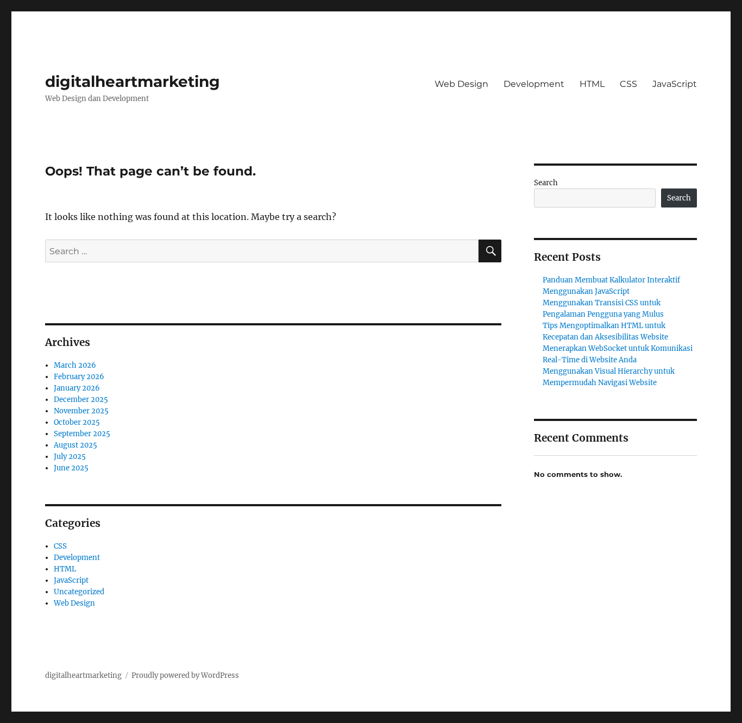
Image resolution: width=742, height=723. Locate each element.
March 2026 (75, 365)
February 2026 (79, 376)
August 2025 (75, 445)
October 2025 (77, 422)
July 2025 (70, 456)
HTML (592, 84)
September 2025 (82, 433)
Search (546, 182)
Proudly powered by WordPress (185, 675)
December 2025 (81, 399)
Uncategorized (79, 591)
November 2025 (81, 411)
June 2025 (71, 468)
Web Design (461, 84)
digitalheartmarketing (132, 81)
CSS (628, 84)
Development (534, 84)
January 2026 (77, 388)
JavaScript (674, 84)
